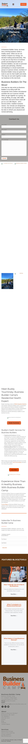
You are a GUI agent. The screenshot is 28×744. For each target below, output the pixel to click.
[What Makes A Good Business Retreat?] (14, 635)
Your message (4, 139)
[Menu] (13, 4)
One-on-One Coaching (8, 733)
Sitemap (9, 741)
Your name (4, 124)
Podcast (3, 722)
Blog (2, 721)
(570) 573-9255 (10, 701)
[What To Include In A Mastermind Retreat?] (14, 601)
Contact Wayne (4, 504)
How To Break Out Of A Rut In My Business (14, 585)
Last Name (3, 542)
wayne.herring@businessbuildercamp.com (13, 704)
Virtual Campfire (6, 734)
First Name (3, 539)
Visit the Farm (5, 718)
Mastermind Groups (7, 731)
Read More (14, 594)
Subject (3, 134)
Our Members (5, 716)
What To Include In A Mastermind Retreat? (14, 605)
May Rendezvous (6, 736)
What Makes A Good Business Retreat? (14, 639)
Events (3, 719)
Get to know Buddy (17, 462)
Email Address (5, 535)
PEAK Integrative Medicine (20, 404)
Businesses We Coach (7, 714)
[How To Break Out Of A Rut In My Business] (14, 574)
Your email (4, 129)
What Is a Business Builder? (9, 713)
